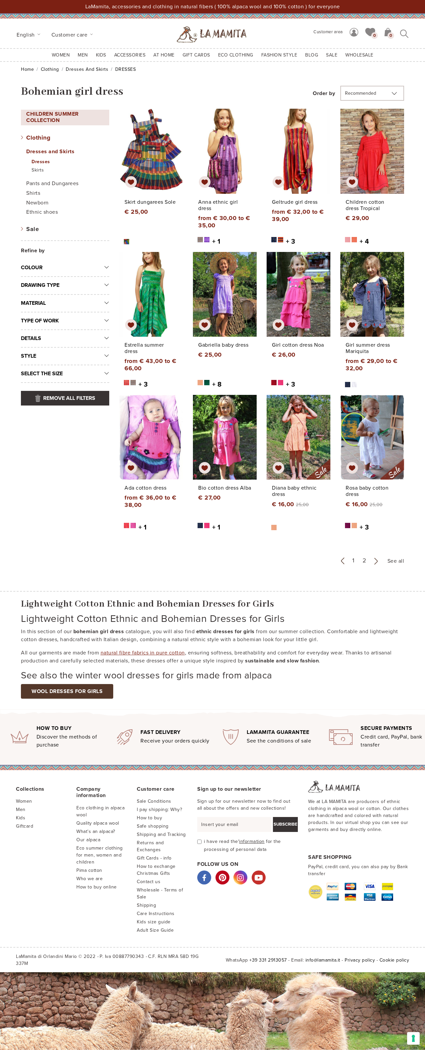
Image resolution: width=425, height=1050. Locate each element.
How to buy (149, 818)
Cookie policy (394, 960)
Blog (311, 55)
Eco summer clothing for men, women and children (99, 855)
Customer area (328, 32)
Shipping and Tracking (161, 834)
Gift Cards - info (154, 858)
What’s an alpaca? (95, 831)
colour (31, 267)
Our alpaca (88, 840)
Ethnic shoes (42, 212)
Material (33, 303)
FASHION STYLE (279, 55)
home (27, 69)
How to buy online (96, 887)
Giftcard (24, 826)
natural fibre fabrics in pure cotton (143, 652)
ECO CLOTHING (235, 55)
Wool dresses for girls (67, 691)
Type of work (40, 320)
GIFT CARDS (196, 55)
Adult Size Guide (155, 930)
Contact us (148, 881)
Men (83, 55)
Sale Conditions (154, 801)
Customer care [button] (70, 35)
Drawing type (40, 285)
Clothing (50, 69)
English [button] (26, 35)
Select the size (42, 373)
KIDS (101, 55)
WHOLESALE (359, 55)
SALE (331, 55)
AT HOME (164, 55)
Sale (32, 229)
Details (31, 338)
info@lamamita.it (322, 960)
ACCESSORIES (130, 55)
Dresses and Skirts (87, 69)
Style (28, 356)
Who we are (89, 878)
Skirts (38, 170)
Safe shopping (153, 826)
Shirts (33, 193)
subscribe (286, 824)
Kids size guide (154, 922)
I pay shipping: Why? (159, 809)
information (252, 841)
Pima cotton (89, 870)
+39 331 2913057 (268, 960)
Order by (324, 93)
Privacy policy (360, 960)
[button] (370, 31)
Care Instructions (156, 913)
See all (395, 561)
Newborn (37, 202)
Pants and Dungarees (52, 183)
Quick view (151, 157)
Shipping (146, 905)
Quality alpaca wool (97, 823)
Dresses (41, 162)
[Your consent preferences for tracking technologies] (413, 1038)
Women (61, 55)
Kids (20, 818)
